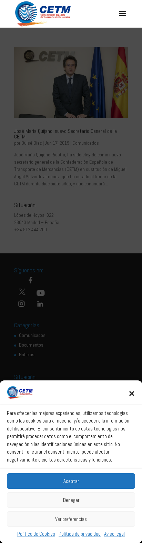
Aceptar (71, 481)
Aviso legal (114, 534)
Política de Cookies (36, 534)
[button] (131, 393)
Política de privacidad (80, 534)
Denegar (71, 500)
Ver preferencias (71, 519)
